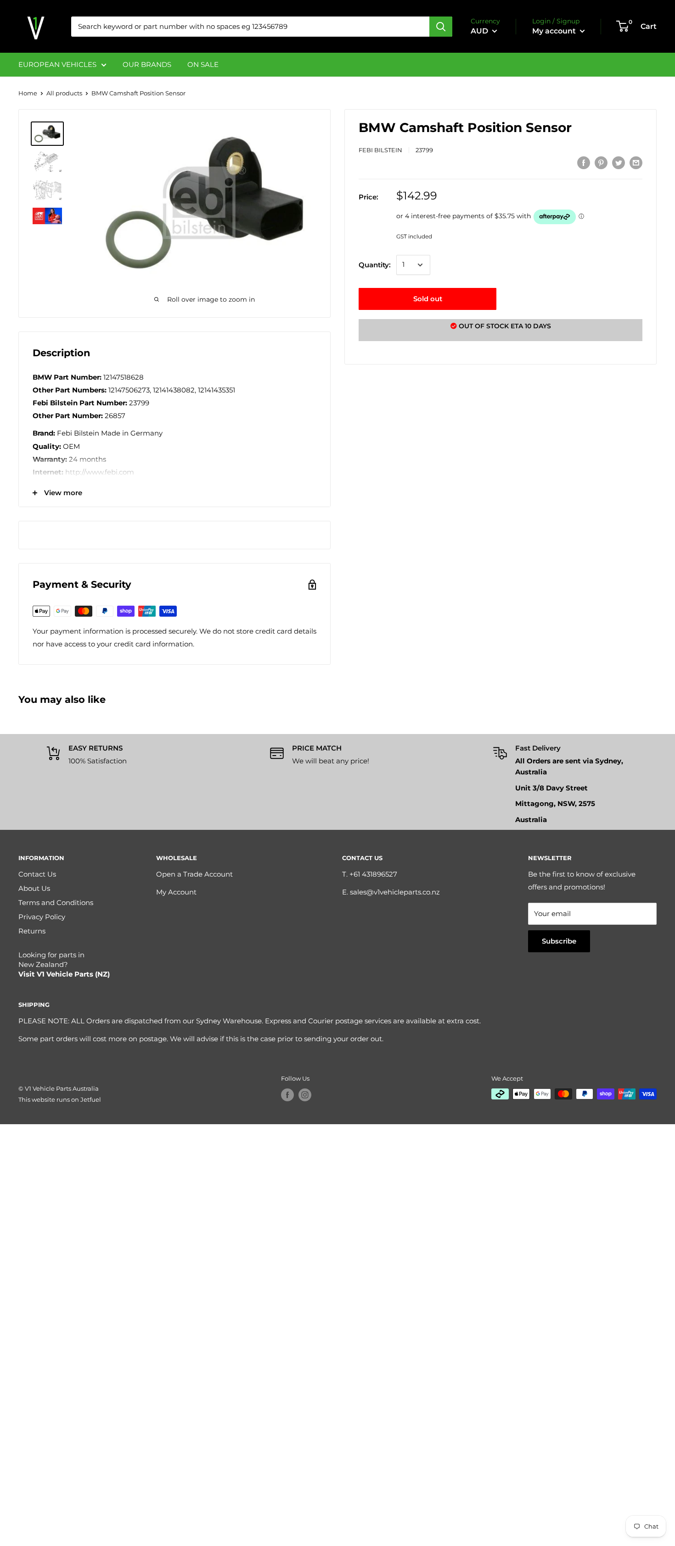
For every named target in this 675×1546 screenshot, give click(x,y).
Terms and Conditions (55, 902)
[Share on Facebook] (583, 162)
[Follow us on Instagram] (304, 1094)
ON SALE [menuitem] (203, 64)
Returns (31, 931)
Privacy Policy (41, 916)
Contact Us (37, 874)
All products (64, 93)
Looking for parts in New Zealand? (64, 964)
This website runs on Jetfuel (59, 1099)
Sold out (427, 298)
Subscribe (559, 941)
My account (555, 31)
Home (27, 93)
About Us (34, 888)
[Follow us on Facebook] (287, 1094)
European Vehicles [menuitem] (57, 64)
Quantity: (375, 264)
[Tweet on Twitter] (618, 162)
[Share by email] (636, 162)
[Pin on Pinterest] (601, 162)
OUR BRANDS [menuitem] (147, 64)
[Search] (440, 27)
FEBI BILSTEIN (380, 150)
